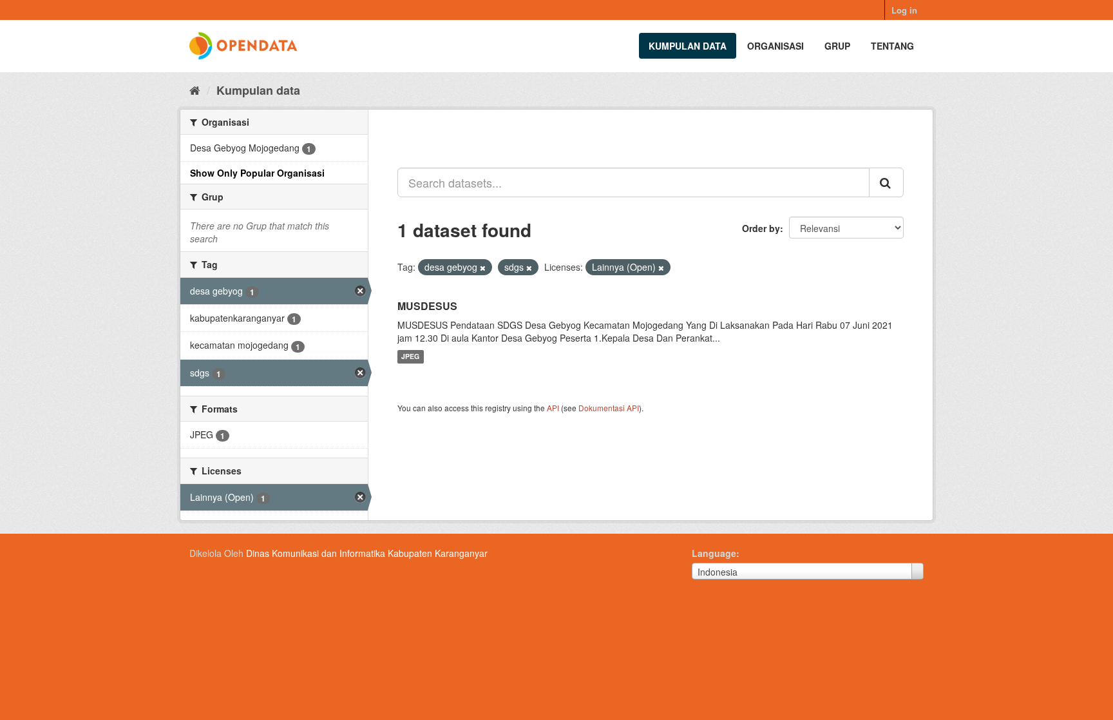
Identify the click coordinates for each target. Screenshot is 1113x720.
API (553, 407)
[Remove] (483, 267)
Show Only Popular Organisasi (257, 172)
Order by (761, 228)
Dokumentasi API (608, 407)
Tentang (892, 45)
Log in (904, 10)
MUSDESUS (427, 305)
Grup (837, 45)
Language (714, 553)
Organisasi (775, 45)
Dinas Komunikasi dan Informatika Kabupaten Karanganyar (367, 553)
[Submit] (886, 182)
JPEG (410, 357)
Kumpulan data (688, 45)
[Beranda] (194, 89)
